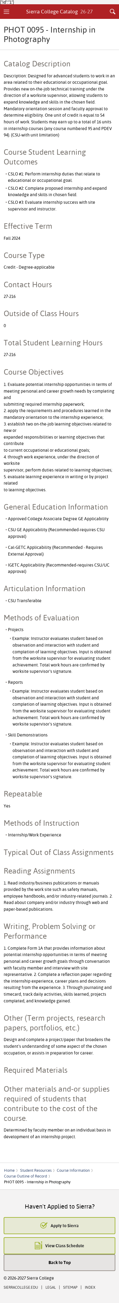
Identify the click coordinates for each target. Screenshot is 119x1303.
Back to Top (60, 1262)
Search (112, 11)
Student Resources (36, 1170)
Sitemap (70, 1287)
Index (90, 1287)
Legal (50, 1287)
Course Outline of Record (25, 1176)
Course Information (73, 1170)
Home (9, 1170)
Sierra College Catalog (59, 11)
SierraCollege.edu (21, 1287)
